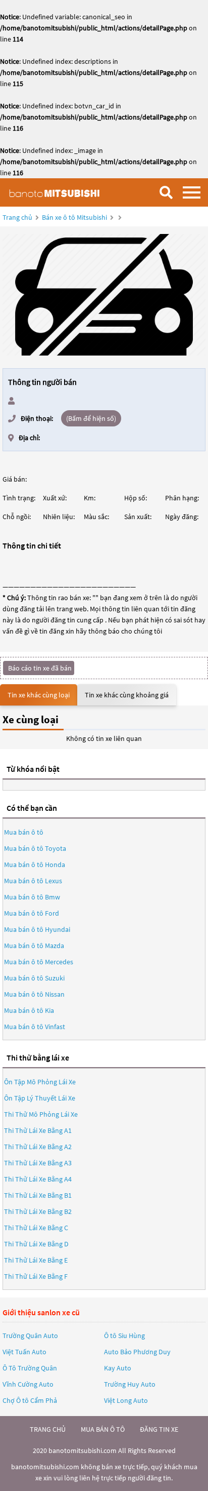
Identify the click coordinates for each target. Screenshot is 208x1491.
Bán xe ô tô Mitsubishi (74, 217)
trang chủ (48, 1429)
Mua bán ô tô (23, 832)
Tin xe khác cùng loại (39, 694)
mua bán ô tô (103, 1429)
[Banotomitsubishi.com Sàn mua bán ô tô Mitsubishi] (58, 192)
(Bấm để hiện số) (91, 418)
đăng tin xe (159, 1429)
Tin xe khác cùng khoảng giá (127, 694)
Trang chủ (17, 217)
